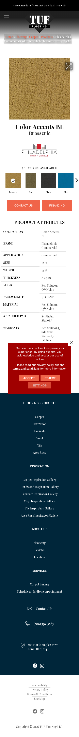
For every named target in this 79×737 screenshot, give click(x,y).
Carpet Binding (39, 584)
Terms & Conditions (39, 694)
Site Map (39, 699)
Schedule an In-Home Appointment (39, 591)
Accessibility (39, 685)
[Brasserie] (13, 180)
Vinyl (39, 438)
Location (39, 557)
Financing (57, 205)
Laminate (39, 431)
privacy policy (45, 364)
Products (47, 37)
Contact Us (23, 205)
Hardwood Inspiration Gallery (39, 487)
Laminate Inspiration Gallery (39, 494)
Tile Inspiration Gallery (39, 508)
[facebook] (35, 666)
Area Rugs (39, 452)
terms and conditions (26, 368)
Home (9, 37)
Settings (39, 385)
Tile (39, 445)
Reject (50, 378)
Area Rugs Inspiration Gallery (39, 515)
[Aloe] (31, 180)
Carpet (33, 37)
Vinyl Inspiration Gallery (39, 501)
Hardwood (39, 424)
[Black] (48, 180)
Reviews (39, 550)
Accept (29, 378)
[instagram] (42, 666)
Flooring (21, 37)
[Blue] (66, 180)
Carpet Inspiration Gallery (39, 480)
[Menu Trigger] (6, 17)
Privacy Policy (39, 690)
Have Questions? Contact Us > (31, 5)
